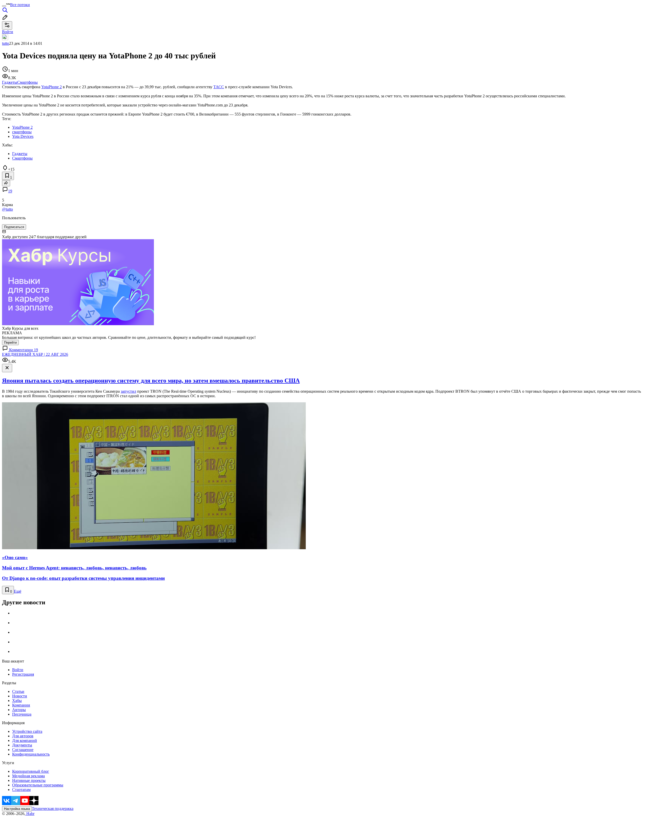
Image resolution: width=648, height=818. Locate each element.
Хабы (17, 700)
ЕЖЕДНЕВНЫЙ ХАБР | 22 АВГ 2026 (35, 354)
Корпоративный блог (30, 771)
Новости (19, 696)
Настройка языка (17, 809)
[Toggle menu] (4, 6)
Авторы (19, 710)
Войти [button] (7, 32)
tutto (5, 43)
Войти (17, 670)
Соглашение (22, 749)
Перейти (10, 342)
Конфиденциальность (31, 754)
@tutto (7, 209)
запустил (128, 391)
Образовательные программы (37, 785)
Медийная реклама (28, 776)
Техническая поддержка (52, 808)
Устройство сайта (27, 731)
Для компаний (24, 740)
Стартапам (21, 789)
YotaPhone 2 (51, 87)
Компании (21, 705)
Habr (29, 813)
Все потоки (20, 5)
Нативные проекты (29, 780)
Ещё (17, 591)
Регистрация (23, 674)
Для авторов (22, 736)
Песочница (21, 714)
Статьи (18, 691)
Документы (22, 745)
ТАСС (218, 87)
